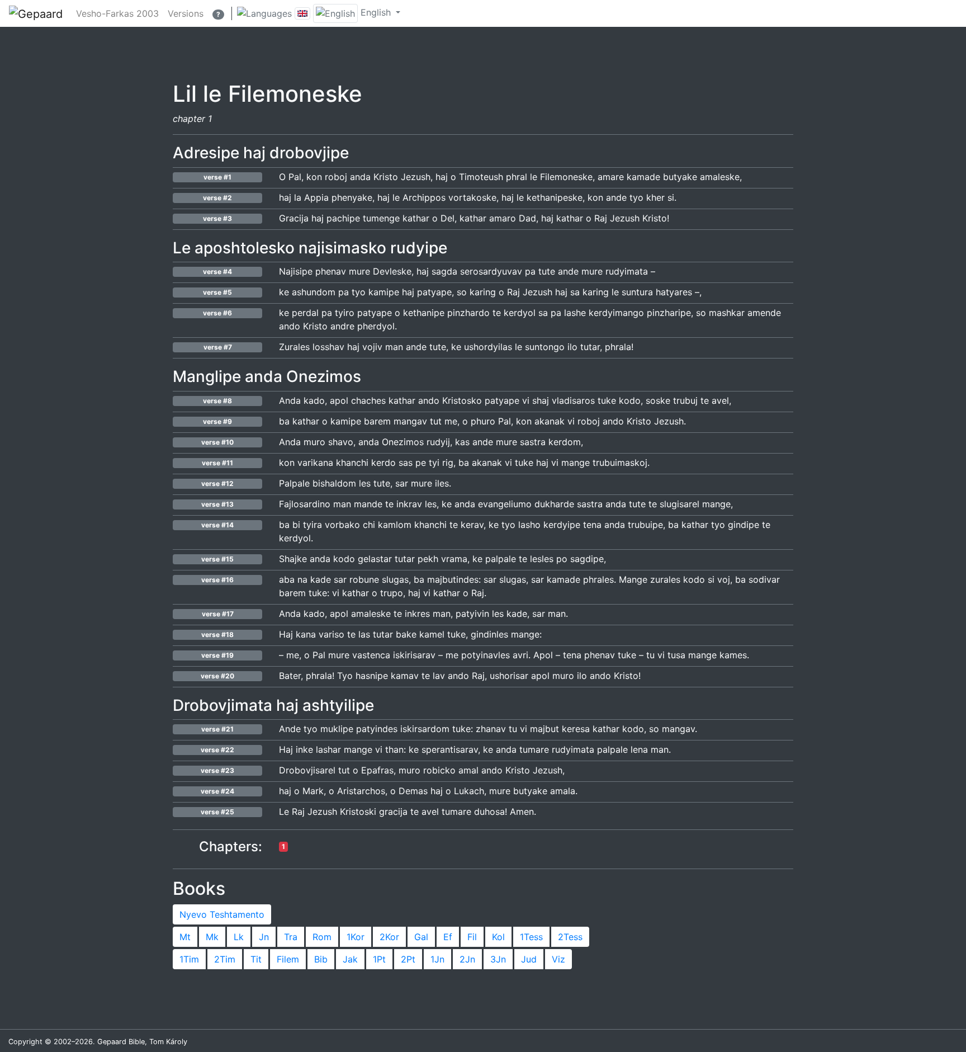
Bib (321, 959)
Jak (350, 959)
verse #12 (217, 483)
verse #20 (217, 676)
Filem (288, 959)
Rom (322, 936)
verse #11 (217, 463)
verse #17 (218, 614)
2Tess (570, 936)
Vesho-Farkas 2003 (117, 13)
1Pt (379, 959)
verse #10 (217, 442)
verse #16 (217, 579)
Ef (447, 936)
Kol (498, 936)
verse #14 (217, 525)
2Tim (224, 959)
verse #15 (217, 559)
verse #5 (217, 292)
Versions (185, 13)
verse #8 (217, 401)
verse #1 (217, 177)
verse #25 (217, 812)
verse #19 (217, 655)
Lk (239, 936)
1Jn (437, 959)
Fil (472, 936)
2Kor (389, 936)
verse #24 (217, 791)
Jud (529, 959)
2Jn (467, 959)
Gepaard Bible (121, 1041)
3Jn (498, 959)
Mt (185, 936)
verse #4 (217, 271)
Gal (421, 936)
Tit (256, 959)
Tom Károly (168, 1041)
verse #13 (217, 504)
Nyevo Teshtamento (221, 914)
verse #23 (217, 770)
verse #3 (217, 218)
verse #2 (217, 198)
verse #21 (217, 729)
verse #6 (217, 313)
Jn (264, 936)
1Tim (189, 959)
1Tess (531, 936)
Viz (558, 959)
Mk (212, 936)
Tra (290, 936)
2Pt (408, 959)
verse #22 (217, 750)
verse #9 (217, 421)
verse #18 (217, 634)
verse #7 (217, 347)
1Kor (355, 936)
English (376, 12)
